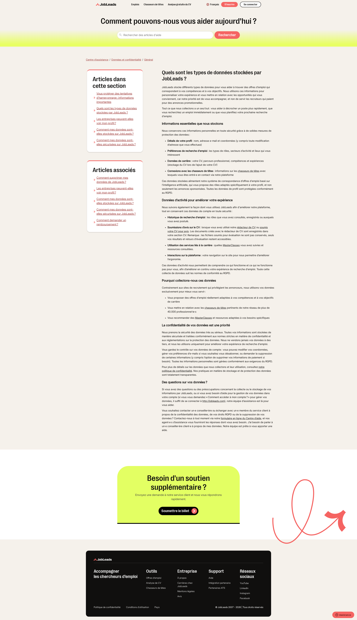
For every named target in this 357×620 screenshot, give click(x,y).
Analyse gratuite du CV (179, 4)
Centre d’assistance (97, 59)
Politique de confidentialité (107, 607)
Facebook (245, 598)
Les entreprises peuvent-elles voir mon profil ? (115, 121)
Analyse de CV (153, 582)
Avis (179, 596)
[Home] (106, 4)
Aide (211, 577)
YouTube (244, 583)
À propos (181, 577)
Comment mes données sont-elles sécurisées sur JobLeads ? (116, 142)
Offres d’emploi (153, 577)
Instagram (245, 593)
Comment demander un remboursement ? (111, 222)
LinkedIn (244, 588)
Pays (157, 607)
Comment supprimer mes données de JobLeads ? (112, 180)
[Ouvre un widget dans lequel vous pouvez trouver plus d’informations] (343, 615)
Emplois (135, 4)
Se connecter (250, 4)
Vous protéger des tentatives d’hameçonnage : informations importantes (115, 98)
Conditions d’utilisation (137, 607)
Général (148, 59)
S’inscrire (229, 4)
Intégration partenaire (220, 582)
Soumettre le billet (175, 511)
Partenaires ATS (217, 587)
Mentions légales (186, 591)
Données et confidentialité (126, 59)
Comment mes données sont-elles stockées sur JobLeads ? (115, 131)
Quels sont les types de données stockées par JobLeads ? (117, 110)
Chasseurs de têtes (153, 4)
